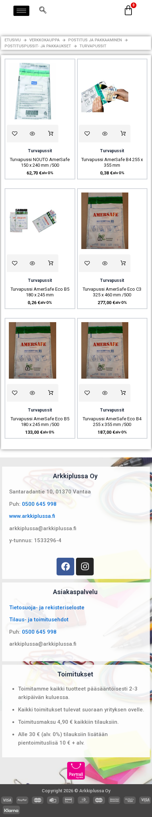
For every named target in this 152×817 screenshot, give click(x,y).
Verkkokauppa (44, 40)
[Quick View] (32, 133)
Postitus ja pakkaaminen (95, 40)
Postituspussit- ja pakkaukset (38, 46)
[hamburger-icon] (21, 11)
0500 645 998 (39, 504)
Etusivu (13, 40)
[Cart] (128, 10)
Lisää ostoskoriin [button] (50, 134)
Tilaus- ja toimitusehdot (39, 619)
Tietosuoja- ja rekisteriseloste (46, 607)
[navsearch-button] (43, 11)
